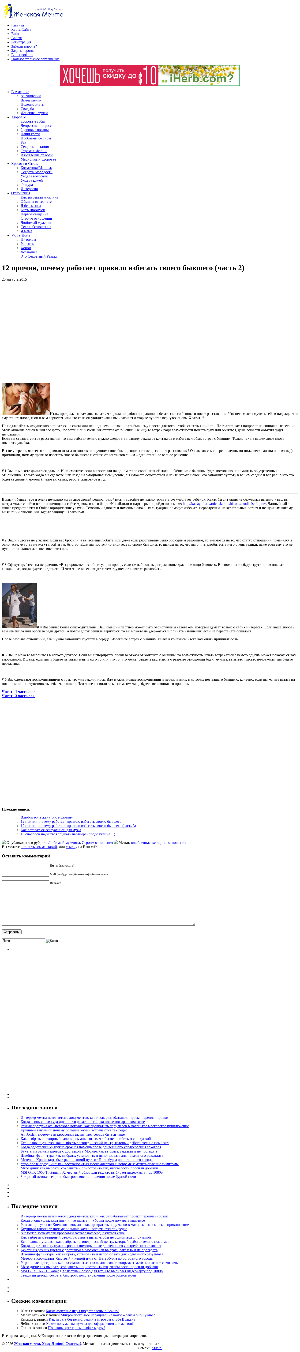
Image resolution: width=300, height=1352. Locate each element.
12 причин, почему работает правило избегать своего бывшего (71, 821)
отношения (177, 843)
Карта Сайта (21, 29)
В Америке (20, 92)
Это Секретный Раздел (39, 256)
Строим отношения (36, 218)
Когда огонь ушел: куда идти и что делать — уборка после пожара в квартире (83, 1122)
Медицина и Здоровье (38, 159)
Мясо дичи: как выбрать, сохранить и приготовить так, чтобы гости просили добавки (89, 1168)
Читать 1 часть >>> (18, 692)
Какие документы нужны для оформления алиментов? (90, 1324)
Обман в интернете (36, 201)
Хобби (26, 248)
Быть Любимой (33, 210)
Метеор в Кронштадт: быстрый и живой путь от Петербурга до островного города (87, 1160)
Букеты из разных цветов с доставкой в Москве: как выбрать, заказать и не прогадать (89, 1151)
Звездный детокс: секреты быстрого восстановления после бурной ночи (78, 1177)
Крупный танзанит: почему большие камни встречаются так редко (74, 1130)
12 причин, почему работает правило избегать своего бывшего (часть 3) (78, 826)
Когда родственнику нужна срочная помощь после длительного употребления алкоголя (91, 1147)
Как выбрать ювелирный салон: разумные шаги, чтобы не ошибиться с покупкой (86, 1139)
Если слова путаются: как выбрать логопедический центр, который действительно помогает (95, 1143)
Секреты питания (35, 147)
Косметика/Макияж (36, 168)
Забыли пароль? (24, 46)
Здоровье (18, 117)
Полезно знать (32, 104)
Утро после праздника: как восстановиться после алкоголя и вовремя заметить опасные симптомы (100, 1164)
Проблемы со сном (36, 138)
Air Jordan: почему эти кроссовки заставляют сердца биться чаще (73, 1134)
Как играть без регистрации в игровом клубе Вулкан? (92, 1319)
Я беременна (31, 206)
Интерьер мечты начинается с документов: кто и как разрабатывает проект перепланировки (94, 1117)
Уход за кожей (32, 180)
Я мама (26, 231)
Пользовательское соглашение (35, 59)
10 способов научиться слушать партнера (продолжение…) (68, 834)
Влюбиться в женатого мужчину (47, 817)
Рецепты (27, 244)
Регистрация (21, 42)
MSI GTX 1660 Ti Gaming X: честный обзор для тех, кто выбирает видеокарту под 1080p (92, 1172)
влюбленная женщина (148, 843)
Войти (16, 34)
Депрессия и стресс (36, 126)
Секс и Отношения (36, 227)
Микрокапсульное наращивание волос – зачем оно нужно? (108, 1315)
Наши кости (30, 134)
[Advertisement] (70, 332)
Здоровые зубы (33, 121)
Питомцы (28, 239)
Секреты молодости (36, 172)
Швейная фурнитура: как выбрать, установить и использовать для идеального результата (92, 1155)
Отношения (20, 193)
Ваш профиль (22, 55)
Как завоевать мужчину (40, 197)
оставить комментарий (39, 847)
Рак (23, 142)
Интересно (29, 189)
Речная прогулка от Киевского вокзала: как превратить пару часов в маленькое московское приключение (105, 1126)
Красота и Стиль (24, 163)
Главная (17, 25)
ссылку (71, 847)
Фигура (27, 185)
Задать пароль (22, 51)
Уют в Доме (20, 235)
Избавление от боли (37, 155)
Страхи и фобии (34, 151)
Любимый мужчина (36, 223)
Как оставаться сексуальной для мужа (51, 830)
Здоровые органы (35, 130)
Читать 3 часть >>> (18, 696)
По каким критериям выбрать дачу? (76, 1328)
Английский (31, 96)
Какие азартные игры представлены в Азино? (82, 1311)
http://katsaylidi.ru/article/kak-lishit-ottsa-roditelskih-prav (224, 504)
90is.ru (157, 1348)
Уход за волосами (34, 176)
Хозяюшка (29, 252)
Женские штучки (34, 113)
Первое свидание (34, 214)
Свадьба (27, 109)
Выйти (16, 38)
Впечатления (31, 100)
